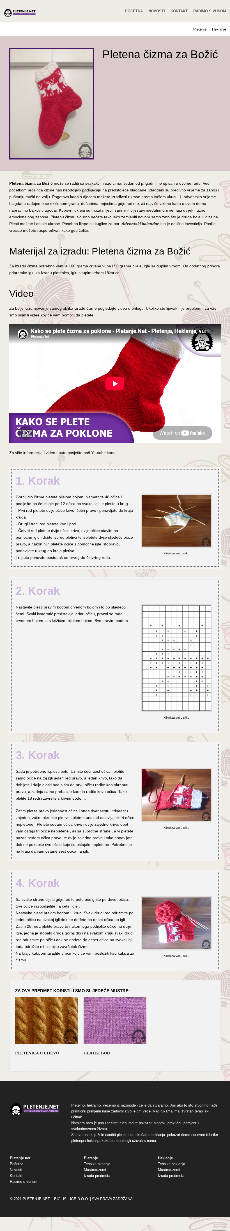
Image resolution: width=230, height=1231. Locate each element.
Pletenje (199, 29)
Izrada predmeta (97, 1176)
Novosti (156, 11)
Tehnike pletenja (97, 1164)
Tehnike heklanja (171, 1164)
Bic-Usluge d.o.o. (71, 1199)
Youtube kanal (103, 452)
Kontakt (179, 11)
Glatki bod (97, 1053)
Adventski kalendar (139, 223)
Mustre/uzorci (95, 1170)
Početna (134, 11)
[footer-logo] (34, 1109)
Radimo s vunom (209, 11)
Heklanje (219, 29)
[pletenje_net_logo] (20, 12)
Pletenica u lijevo (37, 1053)
